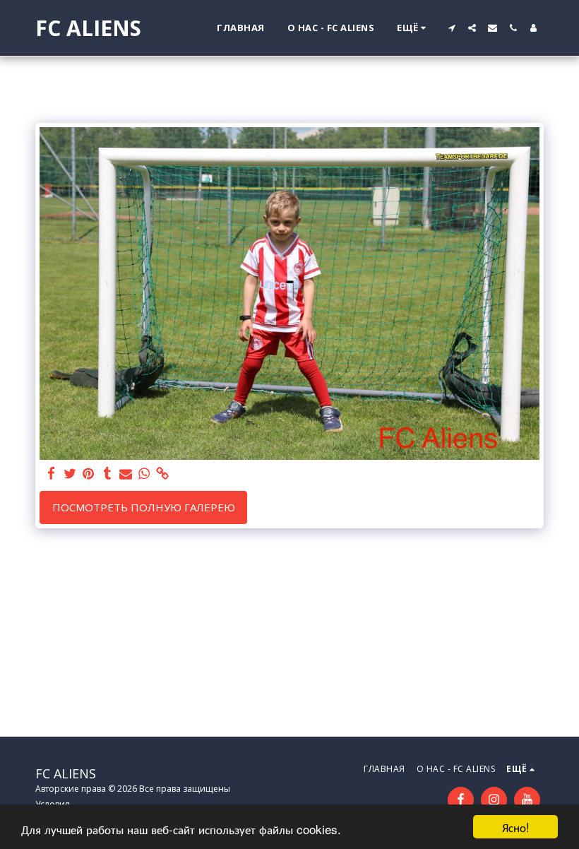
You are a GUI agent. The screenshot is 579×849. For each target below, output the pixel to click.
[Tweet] (70, 473)
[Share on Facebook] (52, 473)
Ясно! (516, 827)
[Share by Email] (126, 473)
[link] (162, 473)
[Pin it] (88, 473)
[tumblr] (107, 473)
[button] (451, 27)
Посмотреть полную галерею (143, 507)
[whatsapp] (144, 473)
